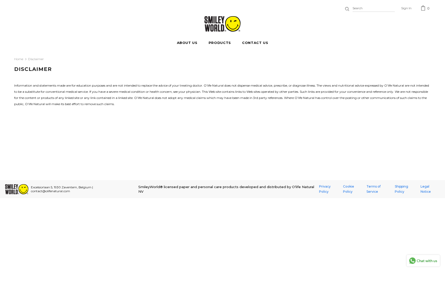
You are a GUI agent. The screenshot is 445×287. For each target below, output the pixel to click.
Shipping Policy (401, 188)
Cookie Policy (348, 188)
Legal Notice (426, 188)
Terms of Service (373, 188)
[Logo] (222, 24)
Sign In (406, 8)
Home (18, 59)
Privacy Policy (325, 188)
